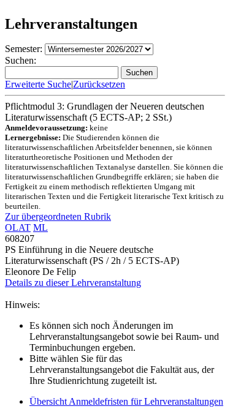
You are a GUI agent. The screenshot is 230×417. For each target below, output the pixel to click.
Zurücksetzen (99, 84)
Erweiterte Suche (38, 84)
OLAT (18, 227)
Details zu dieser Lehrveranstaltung (73, 282)
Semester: (23, 48)
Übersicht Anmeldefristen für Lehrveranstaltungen (126, 401)
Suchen (139, 72)
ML (40, 227)
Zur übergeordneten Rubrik (58, 216)
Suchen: (20, 60)
